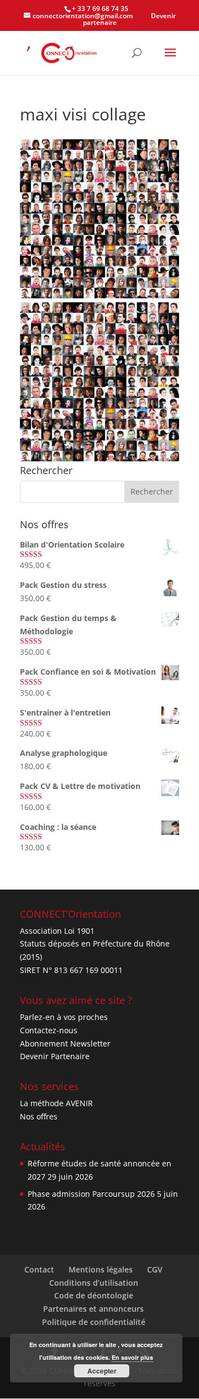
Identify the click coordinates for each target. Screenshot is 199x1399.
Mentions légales (101, 1269)
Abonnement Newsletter (65, 1043)
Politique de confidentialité (93, 1322)
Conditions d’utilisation (93, 1282)
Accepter (102, 1371)
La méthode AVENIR (56, 1103)
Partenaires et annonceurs (93, 1308)
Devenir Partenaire (55, 1056)
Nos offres (38, 1116)
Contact (39, 1269)
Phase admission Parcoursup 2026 (91, 1193)
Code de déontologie (93, 1295)
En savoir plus (132, 1357)
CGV (155, 1269)
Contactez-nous (48, 1030)
